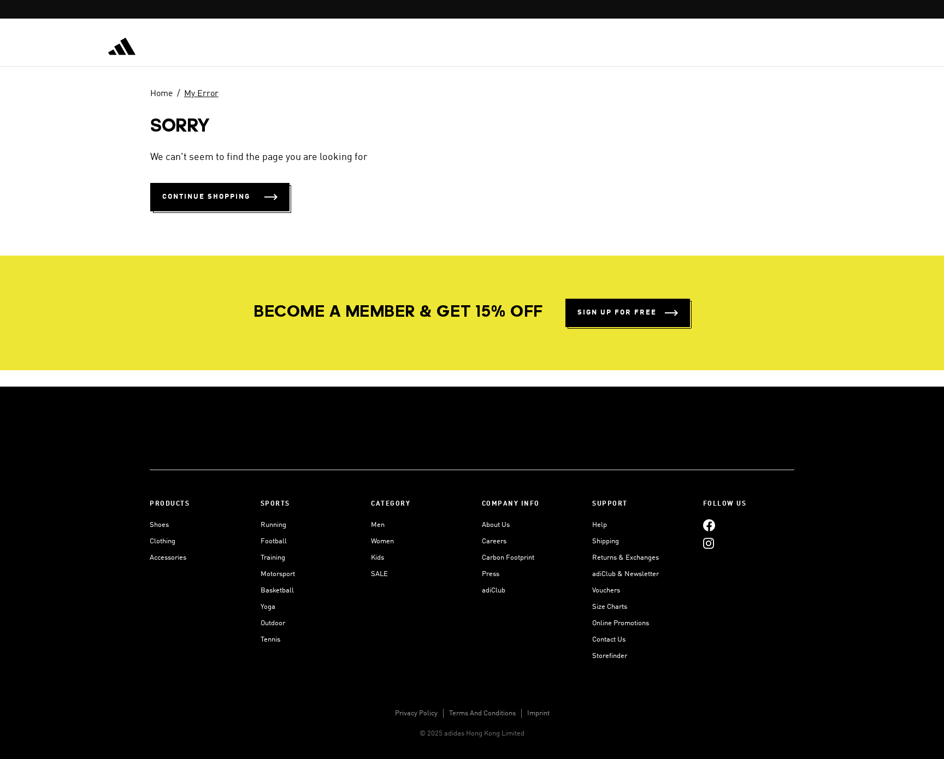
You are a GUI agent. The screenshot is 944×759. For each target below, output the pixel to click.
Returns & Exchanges (625, 557)
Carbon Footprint (508, 557)
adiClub (493, 590)
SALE (379, 574)
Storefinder (609, 656)
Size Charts (609, 606)
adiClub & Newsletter (625, 574)
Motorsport (278, 574)
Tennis (270, 639)
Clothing (162, 541)
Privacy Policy (416, 713)
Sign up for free (617, 312)
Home (161, 94)
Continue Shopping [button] (206, 196)
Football (274, 541)
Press (490, 574)
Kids (377, 557)
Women (382, 541)
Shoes (159, 525)
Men (378, 525)
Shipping (605, 541)
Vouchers (606, 590)
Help (599, 525)
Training (273, 557)
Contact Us (609, 639)
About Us (496, 525)
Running (273, 525)
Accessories (168, 557)
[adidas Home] (121, 46)
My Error (201, 94)
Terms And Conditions (482, 713)
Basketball (277, 590)
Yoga (268, 606)
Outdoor (273, 623)
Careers (494, 541)
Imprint (538, 713)
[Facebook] (709, 525)
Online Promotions (620, 623)
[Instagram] (708, 543)
